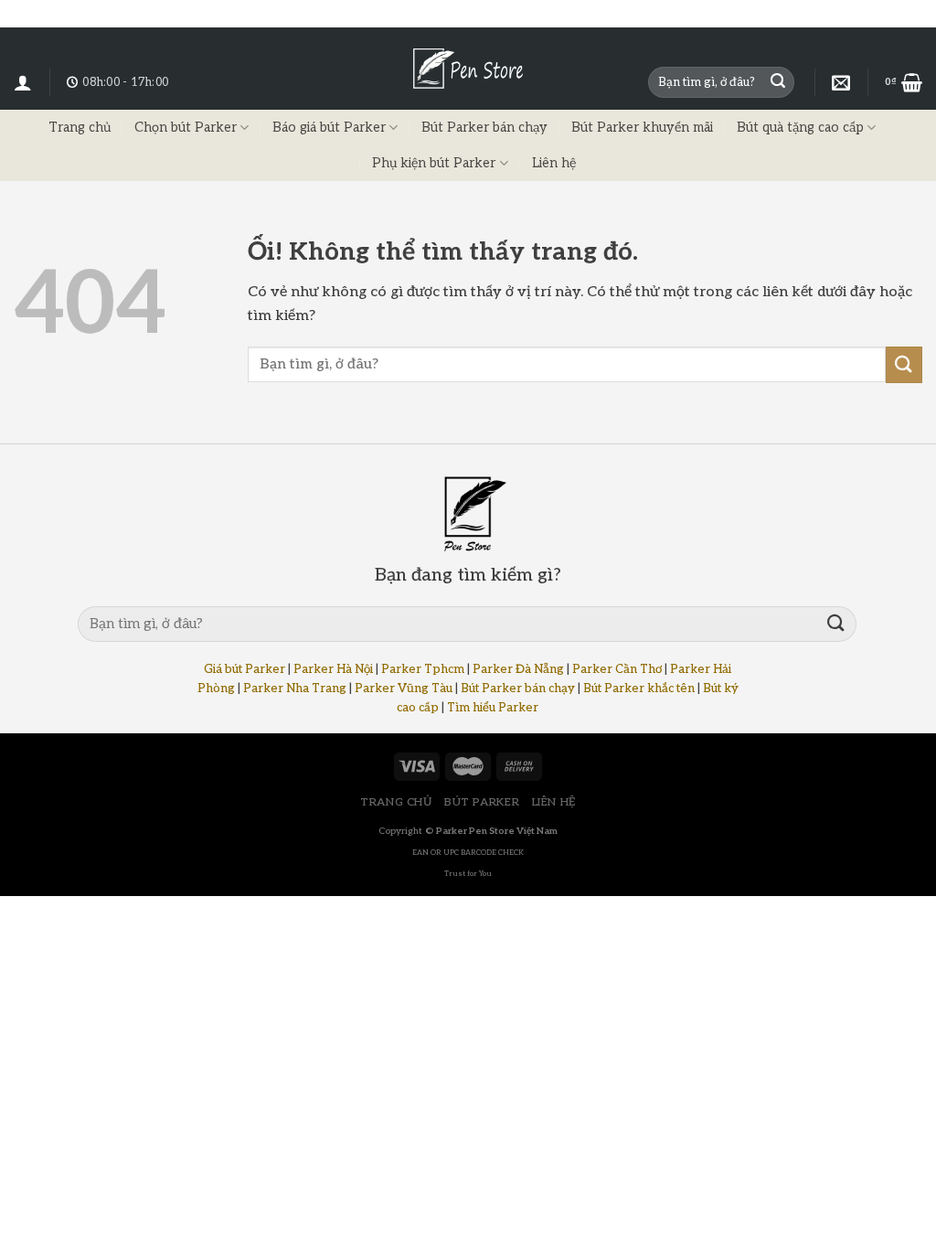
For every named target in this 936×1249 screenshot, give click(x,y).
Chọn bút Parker (185, 127)
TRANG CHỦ (396, 802)
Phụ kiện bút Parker (433, 163)
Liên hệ (554, 163)
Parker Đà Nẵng (518, 669)
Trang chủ (79, 127)
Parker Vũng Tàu (403, 688)
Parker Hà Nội (333, 669)
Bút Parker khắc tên (639, 688)
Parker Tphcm (422, 669)
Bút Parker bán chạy (484, 127)
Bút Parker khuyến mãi (642, 127)
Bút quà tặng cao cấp (800, 127)
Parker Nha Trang (294, 688)
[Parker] (841, 82)
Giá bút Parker (244, 669)
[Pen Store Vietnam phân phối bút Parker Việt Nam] (468, 68)
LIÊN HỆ (554, 802)
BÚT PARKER (481, 802)
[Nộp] (777, 82)
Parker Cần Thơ (617, 669)
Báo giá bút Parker (329, 127)
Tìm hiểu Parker (492, 707)
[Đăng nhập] (23, 82)
